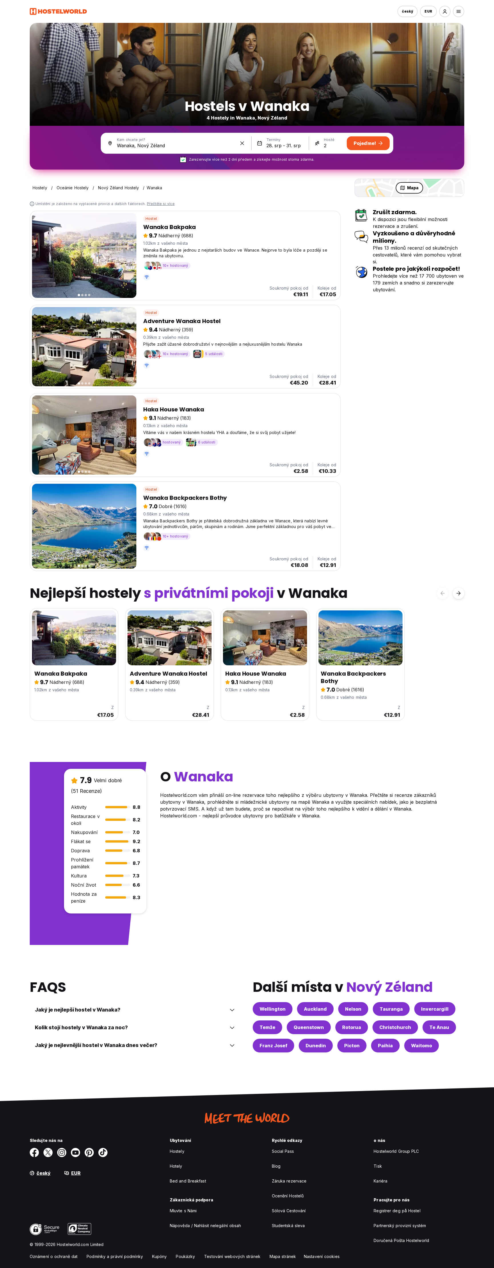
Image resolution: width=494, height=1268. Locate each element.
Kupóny (159, 1256)
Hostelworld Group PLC (396, 1151)
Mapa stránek (283, 1256)
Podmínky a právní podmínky (115, 1256)
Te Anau (439, 1027)
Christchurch (395, 1027)
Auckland (315, 1009)
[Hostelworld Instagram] (61, 1152)
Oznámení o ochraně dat (53, 1256)
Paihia (385, 1045)
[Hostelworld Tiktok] (102, 1152)
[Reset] (242, 143)
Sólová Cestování (289, 1210)
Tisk (378, 1166)
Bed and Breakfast (188, 1181)
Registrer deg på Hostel (397, 1210)
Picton (352, 1045)
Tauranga (391, 1009)
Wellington (273, 1009)
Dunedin (316, 1045)
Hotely (176, 1166)
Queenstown (309, 1027)
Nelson (353, 1009)
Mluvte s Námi (183, 1210)
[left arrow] (442, 593)
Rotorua (351, 1027)
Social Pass (283, 1151)
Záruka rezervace (289, 1181)
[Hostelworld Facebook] (34, 1152)
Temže (267, 1027)
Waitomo (421, 1045)
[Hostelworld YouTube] (75, 1152)
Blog (276, 1166)
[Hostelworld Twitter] (48, 1152)
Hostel (151, 218)
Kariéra (380, 1181)
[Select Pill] (445, 11)
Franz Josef (273, 1045)
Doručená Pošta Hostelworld (401, 1240)
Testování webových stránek (232, 1256)
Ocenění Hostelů (288, 1195)
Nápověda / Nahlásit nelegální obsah (205, 1225)
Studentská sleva (288, 1225)
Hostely (177, 1151)
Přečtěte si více (161, 204)
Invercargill (435, 1009)
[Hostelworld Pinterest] (89, 1152)
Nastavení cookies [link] (322, 1256)
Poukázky (185, 1256)
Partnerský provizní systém (400, 1225)
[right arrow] (458, 593)
